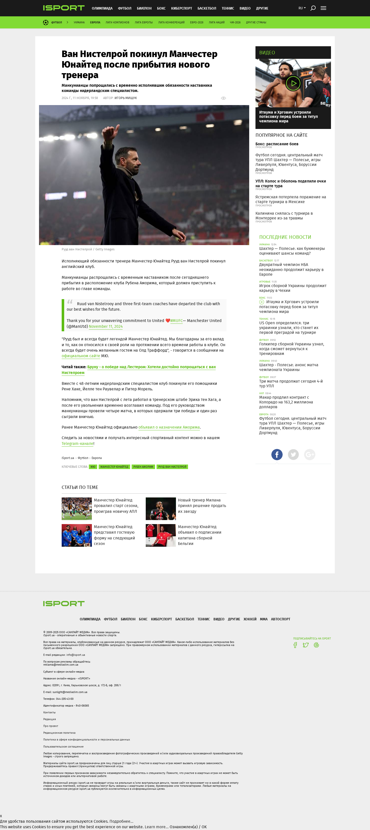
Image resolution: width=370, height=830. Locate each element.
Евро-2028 (196, 22)
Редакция (49, 719)
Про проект (50, 726)
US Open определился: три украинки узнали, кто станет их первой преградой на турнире (288, 327)
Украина (79, 22)
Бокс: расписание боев (277, 144)
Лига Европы (144, 22)
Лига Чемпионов (117, 22)
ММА (264, 619)
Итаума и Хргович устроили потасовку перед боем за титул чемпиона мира (288, 116)
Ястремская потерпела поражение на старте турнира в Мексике (290, 199)
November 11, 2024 (106, 326)
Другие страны (256, 22)
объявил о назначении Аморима (169, 427)
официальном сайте (81, 356)
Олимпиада (102, 8)
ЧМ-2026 (235, 22)
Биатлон (144, 8)
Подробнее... (121, 821)
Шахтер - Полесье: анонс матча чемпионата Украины (288, 367)
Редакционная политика (59, 733)
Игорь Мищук (126, 98)
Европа (95, 22)
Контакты (49, 712)
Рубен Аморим (143, 467)
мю (93, 467)
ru (301, 8)
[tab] (277, 454)
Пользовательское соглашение (63, 747)
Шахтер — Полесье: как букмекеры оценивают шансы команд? (292, 251)
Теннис (228, 8)
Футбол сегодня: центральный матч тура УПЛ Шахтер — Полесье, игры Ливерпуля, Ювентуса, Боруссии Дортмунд (289, 162)
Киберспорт (181, 8)
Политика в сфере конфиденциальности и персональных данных (86, 739)
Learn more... (157, 827)
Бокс (161, 8)
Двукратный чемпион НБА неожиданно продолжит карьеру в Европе (291, 269)
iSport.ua (68, 458)
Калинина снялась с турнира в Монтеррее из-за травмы (284, 215)
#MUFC (176, 321)
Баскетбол (207, 8)
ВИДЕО (245, 8)
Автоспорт (280, 619)
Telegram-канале (77, 443)
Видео (267, 52)
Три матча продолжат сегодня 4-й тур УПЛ (291, 383)
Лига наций (217, 22)
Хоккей (250, 619)
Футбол (124, 8)
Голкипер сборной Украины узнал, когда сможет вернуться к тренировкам (291, 348)
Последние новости (285, 237)
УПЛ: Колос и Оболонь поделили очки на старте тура (290, 183)
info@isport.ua (75, 655)
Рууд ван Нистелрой (172, 467)
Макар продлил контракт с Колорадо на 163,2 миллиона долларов (286, 402)
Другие (262, 8)
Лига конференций (171, 22)
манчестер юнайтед (114, 467)
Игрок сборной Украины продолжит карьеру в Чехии (292, 288)
